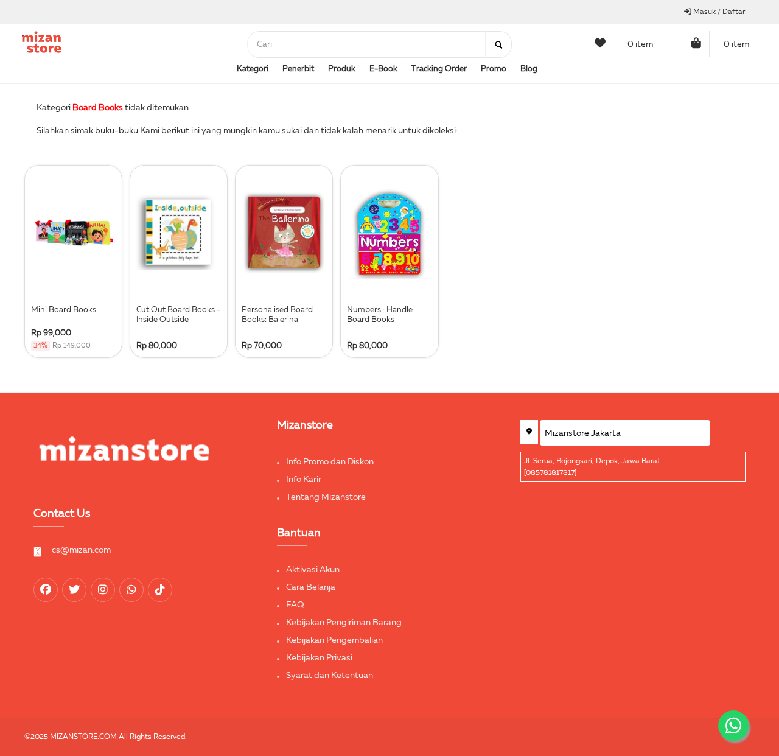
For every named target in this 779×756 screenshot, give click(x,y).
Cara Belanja (310, 587)
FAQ (295, 605)
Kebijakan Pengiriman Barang (344, 622)
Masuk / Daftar (718, 12)
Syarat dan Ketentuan (329, 675)
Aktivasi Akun (313, 569)
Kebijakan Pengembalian (334, 640)
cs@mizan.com (81, 550)
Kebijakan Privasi (319, 658)
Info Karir (303, 479)
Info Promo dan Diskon (330, 462)
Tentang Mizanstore (326, 497)
